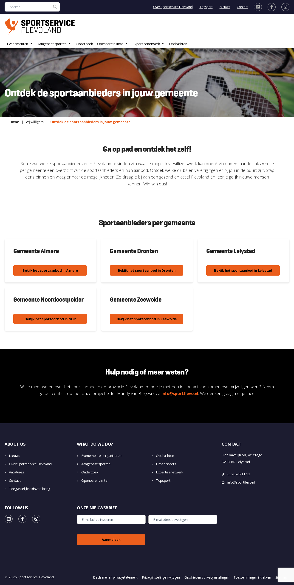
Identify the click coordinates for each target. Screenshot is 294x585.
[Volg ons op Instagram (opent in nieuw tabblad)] (285, 7)
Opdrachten (178, 43)
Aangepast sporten (52, 43)
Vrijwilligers (35, 121)
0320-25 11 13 (238, 474)
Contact (242, 7)
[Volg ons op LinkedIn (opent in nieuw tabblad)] (258, 7)
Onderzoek (84, 43)
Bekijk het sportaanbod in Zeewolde (147, 319)
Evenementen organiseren (101, 455)
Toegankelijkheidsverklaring (29, 488)
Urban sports (166, 463)
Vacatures (16, 472)
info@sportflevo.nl (179, 393)
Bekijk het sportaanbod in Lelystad (243, 270)
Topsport (205, 7)
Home (14, 121)
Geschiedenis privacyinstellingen (206, 577)
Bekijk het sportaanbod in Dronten (146, 270)
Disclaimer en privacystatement (115, 577)
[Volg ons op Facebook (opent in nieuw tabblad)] (272, 7)
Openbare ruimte (110, 43)
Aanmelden (111, 539)
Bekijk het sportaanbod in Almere (50, 270)
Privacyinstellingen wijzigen (161, 577)
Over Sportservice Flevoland (173, 7)
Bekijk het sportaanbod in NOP (50, 319)
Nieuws (225, 7)
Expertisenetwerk (146, 43)
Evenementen (17, 43)
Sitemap (281, 577)
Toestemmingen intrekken (252, 577)
